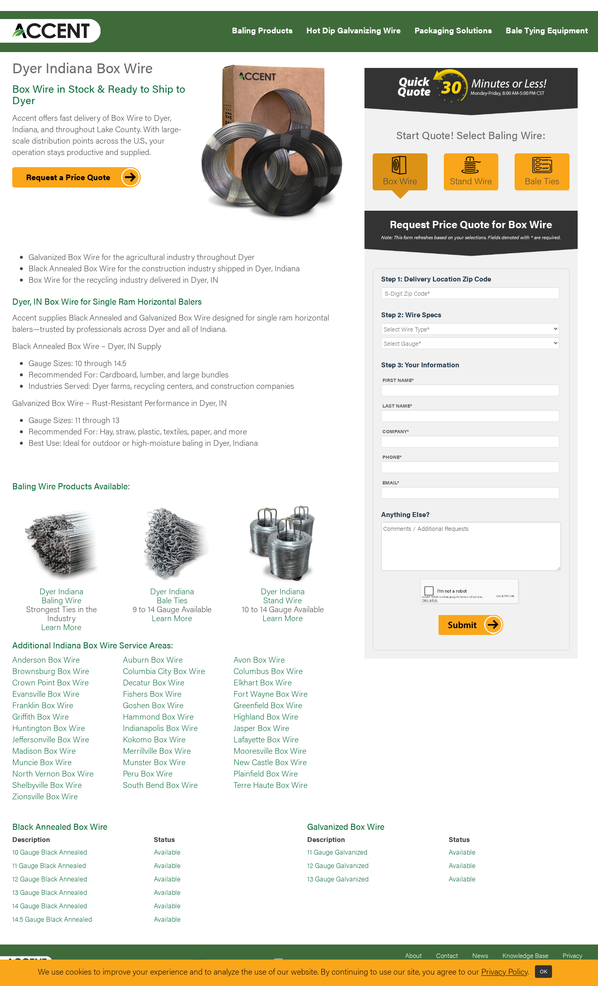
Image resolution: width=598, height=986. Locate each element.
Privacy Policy (504, 971)
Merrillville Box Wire (157, 750)
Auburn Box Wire (153, 659)
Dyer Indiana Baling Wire (61, 595)
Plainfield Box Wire (266, 773)
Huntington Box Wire (48, 727)
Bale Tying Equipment (547, 29)
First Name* (398, 380)
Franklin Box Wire (42, 705)
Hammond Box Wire (158, 716)
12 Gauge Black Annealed (49, 878)
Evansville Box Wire (45, 693)
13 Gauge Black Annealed (49, 892)
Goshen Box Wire (153, 705)
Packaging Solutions (453, 29)
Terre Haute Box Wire (271, 784)
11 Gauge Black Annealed (49, 865)
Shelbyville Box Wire (47, 784)
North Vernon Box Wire (53, 773)
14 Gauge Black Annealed (49, 905)
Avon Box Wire (259, 659)
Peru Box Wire (147, 773)
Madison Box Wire (44, 750)
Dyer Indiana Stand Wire (283, 595)
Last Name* (397, 405)
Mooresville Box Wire (270, 750)
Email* (390, 482)
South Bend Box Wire (160, 784)
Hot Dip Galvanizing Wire (353, 29)
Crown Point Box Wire (50, 682)
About (413, 955)
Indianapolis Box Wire (160, 727)
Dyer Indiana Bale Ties (172, 595)
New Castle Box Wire (270, 762)
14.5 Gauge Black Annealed (52, 919)
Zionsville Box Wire (45, 796)
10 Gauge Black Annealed (49, 852)
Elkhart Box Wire (263, 682)
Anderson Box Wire (46, 659)
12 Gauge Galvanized (338, 865)
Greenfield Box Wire (268, 705)
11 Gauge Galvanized (337, 852)
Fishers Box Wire (152, 693)
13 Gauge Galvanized (338, 878)
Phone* (392, 456)
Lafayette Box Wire (266, 739)
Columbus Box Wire (268, 670)
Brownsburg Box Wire (50, 670)
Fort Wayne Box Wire (271, 693)
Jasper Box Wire (261, 727)
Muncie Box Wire (42, 762)
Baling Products (262, 29)
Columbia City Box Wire (164, 670)
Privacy (572, 955)
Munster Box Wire (154, 762)
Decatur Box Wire (153, 682)
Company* (395, 431)
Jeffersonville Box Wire (50, 739)
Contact (447, 955)
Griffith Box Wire (40, 716)
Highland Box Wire (266, 716)
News (480, 955)
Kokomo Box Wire (154, 739)
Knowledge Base (525, 955)
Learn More (61, 627)
